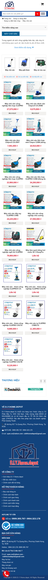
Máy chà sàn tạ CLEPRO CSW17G (35, 324)
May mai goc (6, 565)
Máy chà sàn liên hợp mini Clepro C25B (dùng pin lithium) (35, 142)
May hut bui (6, 559)
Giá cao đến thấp (23, 76)
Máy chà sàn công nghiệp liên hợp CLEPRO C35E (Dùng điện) (12, 179)
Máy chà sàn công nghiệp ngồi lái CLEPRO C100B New (12, 252)
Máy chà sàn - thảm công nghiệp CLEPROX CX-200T (12, 289)
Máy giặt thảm (24, 70)
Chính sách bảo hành (10, 495)
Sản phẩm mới (10, 76)
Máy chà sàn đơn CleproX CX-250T (12, 141)
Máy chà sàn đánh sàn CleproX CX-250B (35, 105)
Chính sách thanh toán (11, 500)
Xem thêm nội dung (22, 47)
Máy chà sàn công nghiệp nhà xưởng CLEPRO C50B (35, 215)
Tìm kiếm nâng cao (10, 28)
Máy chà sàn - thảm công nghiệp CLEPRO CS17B (12, 361)
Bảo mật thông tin (9, 492)
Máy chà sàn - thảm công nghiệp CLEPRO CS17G (12, 324)
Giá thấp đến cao (37, 76)
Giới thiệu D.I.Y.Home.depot (13, 477)
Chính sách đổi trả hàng (11, 483)
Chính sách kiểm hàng (11, 503)
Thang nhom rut (7, 562)
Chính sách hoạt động (11, 506)
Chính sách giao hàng (11, 497)
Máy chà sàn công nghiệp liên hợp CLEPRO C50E (12, 106)
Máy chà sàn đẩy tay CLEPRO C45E (12, 214)
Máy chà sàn (10, 70)
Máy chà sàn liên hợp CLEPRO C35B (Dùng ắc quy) (35, 179)
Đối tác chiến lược (9, 480)
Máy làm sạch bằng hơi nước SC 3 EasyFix (35, 251)
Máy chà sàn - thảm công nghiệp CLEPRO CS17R (35, 288)
